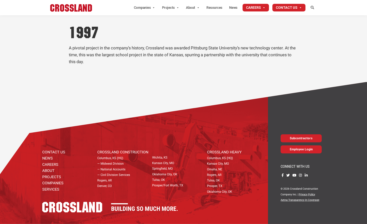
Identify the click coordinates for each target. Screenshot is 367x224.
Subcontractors (301, 138)
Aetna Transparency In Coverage (300, 200)
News (233, 8)
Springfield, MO (162, 168)
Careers (253, 8)
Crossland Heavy (224, 152)
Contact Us (286, 8)
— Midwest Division (110, 163)
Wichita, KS (159, 157)
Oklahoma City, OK (164, 174)
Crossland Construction (122, 152)
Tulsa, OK (158, 180)
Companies (142, 8)
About (190, 8)
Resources (214, 8)
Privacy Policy (307, 194)
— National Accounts (111, 169)
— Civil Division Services (113, 175)
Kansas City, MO (163, 163)
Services (50, 189)
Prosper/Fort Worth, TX (167, 185)
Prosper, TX (214, 186)
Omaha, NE (214, 169)
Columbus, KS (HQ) (110, 158)
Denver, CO (104, 186)
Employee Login (301, 149)
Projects (168, 8)
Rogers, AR (104, 180)
